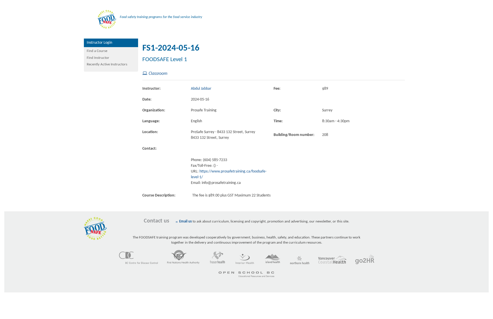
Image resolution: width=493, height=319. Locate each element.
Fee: (277, 89)
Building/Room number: (294, 135)
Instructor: (151, 89)
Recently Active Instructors (107, 64)
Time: (278, 121)
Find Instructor (98, 58)
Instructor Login (99, 43)
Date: (146, 99)
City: (277, 110)
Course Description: (158, 195)
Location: (150, 132)
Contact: (149, 149)
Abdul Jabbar (201, 89)
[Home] (100, 17)
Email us (185, 221)
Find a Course (97, 51)
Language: (151, 121)
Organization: (153, 110)
